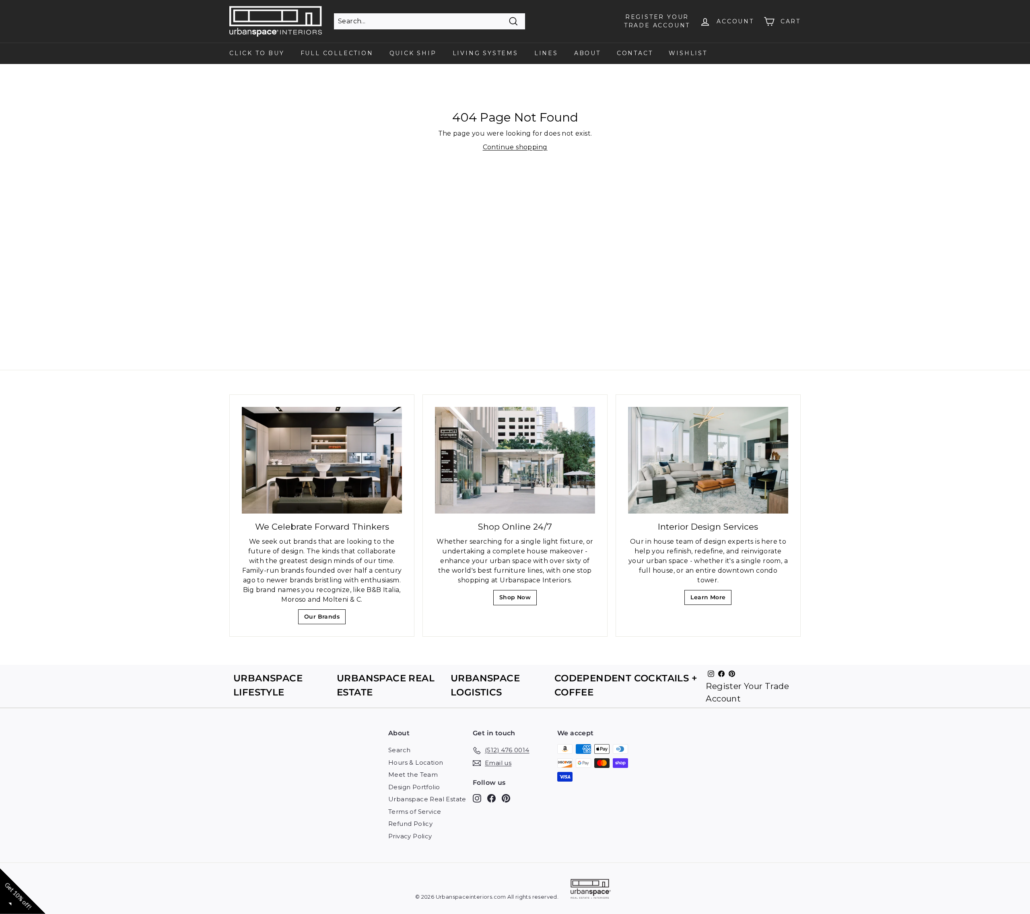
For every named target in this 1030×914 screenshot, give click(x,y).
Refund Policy (410, 823)
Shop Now (517, 599)
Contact (635, 53)
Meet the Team (413, 774)
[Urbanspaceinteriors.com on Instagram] (477, 798)
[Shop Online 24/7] (515, 460)
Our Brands (325, 619)
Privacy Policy (410, 836)
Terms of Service (414, 811)
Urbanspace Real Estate (427, 799)
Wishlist (688, 53)
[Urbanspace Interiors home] (590, 890)
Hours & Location (415, 762)
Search (399, 750)
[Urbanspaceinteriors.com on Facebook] (491, 798)
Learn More (710, 599)
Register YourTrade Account (657, 21)
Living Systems (485, 53)
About (587, 53)
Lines (546, 53)
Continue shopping (515, 147)
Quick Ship (413, 53)
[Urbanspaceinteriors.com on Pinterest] (506, 798)
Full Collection (337, 53)
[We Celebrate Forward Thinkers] (322, 460)
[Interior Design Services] (708, 460)
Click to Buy (256, 53)
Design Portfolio (414, 787)
